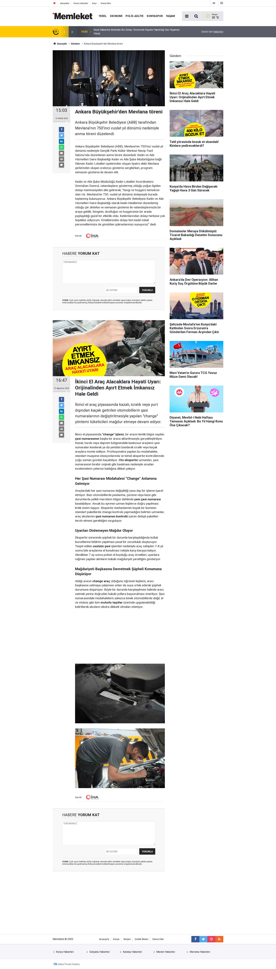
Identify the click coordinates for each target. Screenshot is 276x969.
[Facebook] (61, 129)
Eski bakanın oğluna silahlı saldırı (112, 31)
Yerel (103, 16)
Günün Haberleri (80, 3)
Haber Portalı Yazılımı (69, 964)
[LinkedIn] (61, 141)
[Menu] (187, 16)
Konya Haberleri (65, 951)
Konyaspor (155, 16)
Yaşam (170, 16)
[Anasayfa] (54, 3)
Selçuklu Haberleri (99, 951)
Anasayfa (104, 939)
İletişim (127, 939)
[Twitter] (61, 135)
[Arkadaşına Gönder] (61, 153)
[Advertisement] (120, 636)
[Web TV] (214, 3)
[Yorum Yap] (61, 165)
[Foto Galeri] (221, 3)
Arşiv (94, 3)
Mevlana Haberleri (200, 951)
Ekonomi (116, 16)
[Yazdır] (61, 159)
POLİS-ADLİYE (135, 16)
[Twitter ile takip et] (203, 939)
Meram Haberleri (165, 951)
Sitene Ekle (106, 3)
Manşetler (64, 3)
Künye (116, 939)
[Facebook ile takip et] (195, 939)
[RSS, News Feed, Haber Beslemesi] (219, 939)
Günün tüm (212, 31)
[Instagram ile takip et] (211, 939)
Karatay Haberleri (132, 951)
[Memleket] (72, 15)
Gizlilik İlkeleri (141, 939)
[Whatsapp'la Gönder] (61, 147)
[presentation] (64, 32)
